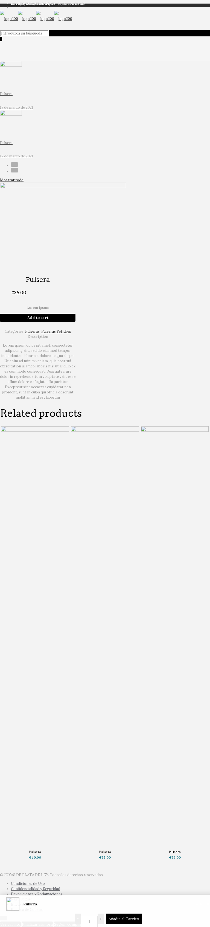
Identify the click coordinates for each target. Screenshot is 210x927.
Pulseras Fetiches (56, 331)
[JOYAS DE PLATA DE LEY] (36, 18)
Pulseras (32, 331)
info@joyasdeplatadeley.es (33, 3)
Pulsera (35, 852)
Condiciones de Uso (28, 883)
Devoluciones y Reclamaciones (36, 894)
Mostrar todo (12, 180)
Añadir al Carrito (124, 918)
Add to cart (37, 317)
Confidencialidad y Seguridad (35, 888)
